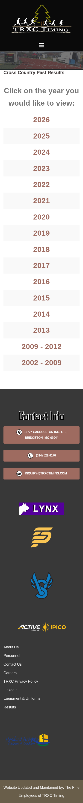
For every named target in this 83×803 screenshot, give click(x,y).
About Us (11, 647)
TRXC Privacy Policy (20, 681)
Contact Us (12, 664)
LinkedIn (10, 690)
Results (9, 707)
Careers (10, 673)
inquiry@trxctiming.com (44, 473)
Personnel (11, 656)
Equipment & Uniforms (21, 698)
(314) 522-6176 (44, 455)
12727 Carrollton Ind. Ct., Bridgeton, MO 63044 (44, 434)
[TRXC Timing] (41, 20)
